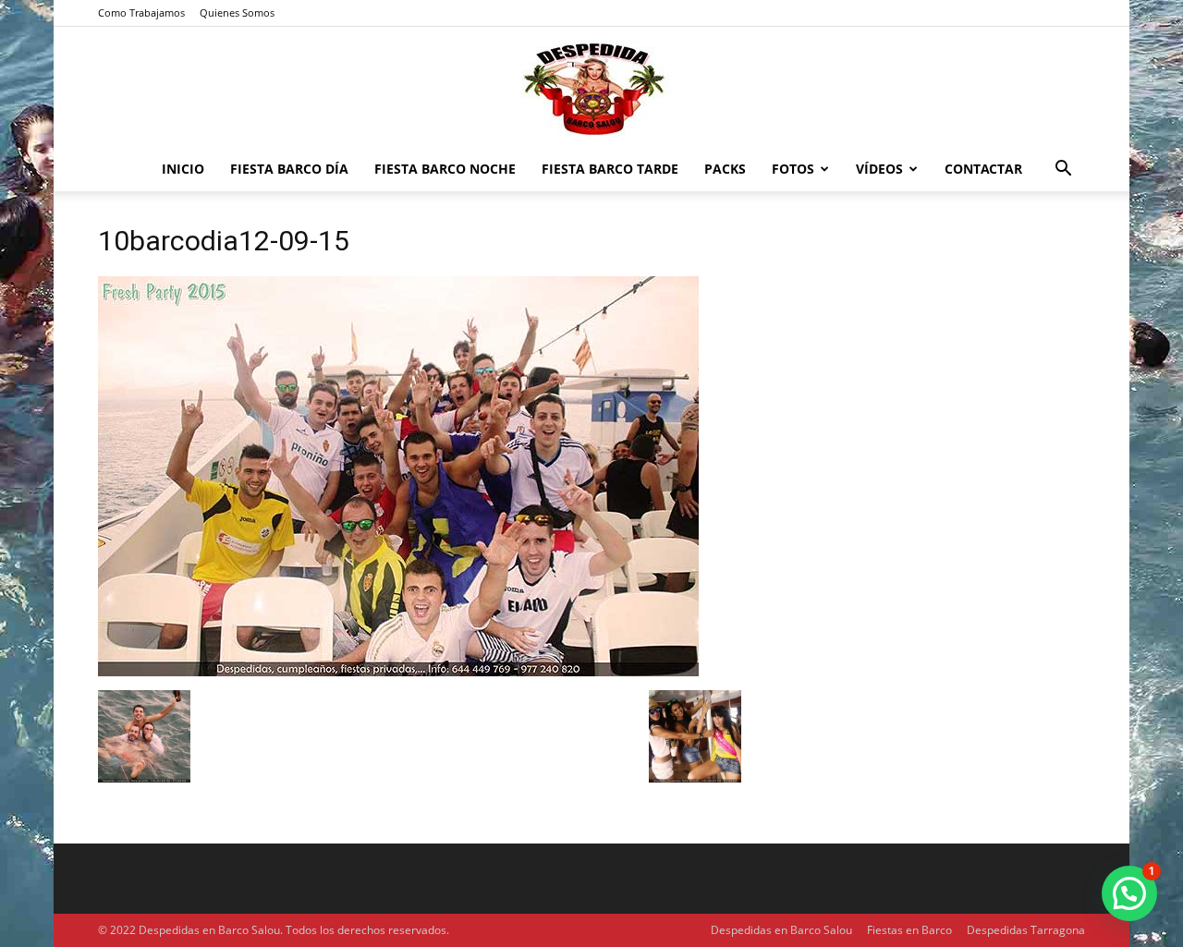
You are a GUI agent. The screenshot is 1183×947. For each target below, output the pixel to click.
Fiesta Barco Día (289, 168)
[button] (1063, 170)
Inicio (183, 168)
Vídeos (879, 168)
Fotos (793, 168)
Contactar (983, 168)
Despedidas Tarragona (1026, 930)
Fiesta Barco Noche (445, 168)
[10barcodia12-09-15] (398, 671)
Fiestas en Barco (909, 930)
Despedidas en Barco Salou (781, 930)
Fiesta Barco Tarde (610, 168)
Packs (725, 168)
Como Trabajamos (141, 12)
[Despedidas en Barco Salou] (591, 88)
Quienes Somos (237, 12)
